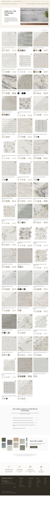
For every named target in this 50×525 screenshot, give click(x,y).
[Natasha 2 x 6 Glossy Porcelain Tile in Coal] (40, 50)
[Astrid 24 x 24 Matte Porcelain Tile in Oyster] (9, 267)
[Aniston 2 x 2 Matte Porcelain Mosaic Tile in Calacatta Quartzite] (13, 223)
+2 (26, 115)
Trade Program (21, 481)
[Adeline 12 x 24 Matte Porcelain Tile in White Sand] (34, 180)
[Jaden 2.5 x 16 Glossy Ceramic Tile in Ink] (22, 93)
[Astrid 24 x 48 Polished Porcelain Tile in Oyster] (9, 289)
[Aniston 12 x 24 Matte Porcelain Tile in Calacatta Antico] (3, 50)
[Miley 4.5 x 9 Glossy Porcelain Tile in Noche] (20, 289)
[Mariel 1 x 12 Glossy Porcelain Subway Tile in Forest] (22, 222)
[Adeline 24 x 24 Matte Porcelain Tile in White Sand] (3, 180)
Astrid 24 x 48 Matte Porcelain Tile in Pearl (7, 198)
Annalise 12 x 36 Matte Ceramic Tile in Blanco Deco (39, 373)
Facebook (45, 481)
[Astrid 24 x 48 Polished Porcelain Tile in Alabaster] (5, 289)
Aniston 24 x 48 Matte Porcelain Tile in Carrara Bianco (8, 69)
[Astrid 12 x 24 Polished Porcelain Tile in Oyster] (40, 289)
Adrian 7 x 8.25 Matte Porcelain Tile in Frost (7, 352)
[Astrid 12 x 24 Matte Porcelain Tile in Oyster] (40, 158)
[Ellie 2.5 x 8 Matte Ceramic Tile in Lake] (9, 333)
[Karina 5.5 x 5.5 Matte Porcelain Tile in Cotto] (20, 310)
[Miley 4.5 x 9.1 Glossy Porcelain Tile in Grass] (24, 289)
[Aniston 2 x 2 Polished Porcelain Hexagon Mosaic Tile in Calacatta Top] (47, 245)
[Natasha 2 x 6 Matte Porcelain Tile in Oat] (47, 50)
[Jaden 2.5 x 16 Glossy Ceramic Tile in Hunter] (18, 93)
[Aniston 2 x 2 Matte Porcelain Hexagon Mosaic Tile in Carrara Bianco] (20, 245)
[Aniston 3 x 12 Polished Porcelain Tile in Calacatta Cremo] (7, 137)
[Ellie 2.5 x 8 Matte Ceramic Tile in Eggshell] (7, 333)
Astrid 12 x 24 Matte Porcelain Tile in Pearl (38, 155)
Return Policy (30, 482)
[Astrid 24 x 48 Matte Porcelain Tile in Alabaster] (5, 201)
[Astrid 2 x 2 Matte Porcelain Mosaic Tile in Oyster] (24, 180)
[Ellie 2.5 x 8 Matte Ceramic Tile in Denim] (5, 333)
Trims (37, 485)
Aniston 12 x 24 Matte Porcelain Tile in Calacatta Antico (40, 90)
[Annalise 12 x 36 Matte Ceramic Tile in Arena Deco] (36, 376)
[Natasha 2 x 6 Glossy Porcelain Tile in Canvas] (38, 50)
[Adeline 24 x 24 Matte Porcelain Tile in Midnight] (7, 180)
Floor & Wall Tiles (39, 481)
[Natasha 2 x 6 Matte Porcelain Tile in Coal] (40, 72)
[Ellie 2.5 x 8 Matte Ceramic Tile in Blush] (3, 333)
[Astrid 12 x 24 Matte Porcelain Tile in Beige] (38, 158)
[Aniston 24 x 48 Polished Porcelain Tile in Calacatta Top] (34, 115)
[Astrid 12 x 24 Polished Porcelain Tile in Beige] (38, 289)
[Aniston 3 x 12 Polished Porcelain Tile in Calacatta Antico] (9, 137)
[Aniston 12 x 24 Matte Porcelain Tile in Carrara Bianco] (5, 50)
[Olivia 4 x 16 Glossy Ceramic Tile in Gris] (20, 50)
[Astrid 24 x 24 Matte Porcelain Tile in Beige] (7, 267)
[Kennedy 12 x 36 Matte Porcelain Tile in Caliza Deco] (22, 267)
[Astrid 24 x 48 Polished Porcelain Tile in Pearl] (15, 201)
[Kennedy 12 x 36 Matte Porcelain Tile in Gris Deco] (18, 267)
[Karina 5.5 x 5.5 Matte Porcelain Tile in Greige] (18, 310)
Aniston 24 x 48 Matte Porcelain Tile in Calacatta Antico (9, 90)
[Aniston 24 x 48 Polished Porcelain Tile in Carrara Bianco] (15, 72)
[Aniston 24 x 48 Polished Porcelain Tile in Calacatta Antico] (15, 93)
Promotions (30, 486)
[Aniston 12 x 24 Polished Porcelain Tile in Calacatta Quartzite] (31, 201)
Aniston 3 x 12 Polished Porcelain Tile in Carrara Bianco (8, 134)
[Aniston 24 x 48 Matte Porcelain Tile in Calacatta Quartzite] (29, 137)
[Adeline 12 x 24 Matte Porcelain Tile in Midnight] (38, 180)
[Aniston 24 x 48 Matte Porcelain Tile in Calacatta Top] (3, 72)
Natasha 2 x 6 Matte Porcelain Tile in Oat (38, 69)
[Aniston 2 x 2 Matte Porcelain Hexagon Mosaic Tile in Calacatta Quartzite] (44, 268)
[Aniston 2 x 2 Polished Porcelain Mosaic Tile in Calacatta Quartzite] (15, 223)
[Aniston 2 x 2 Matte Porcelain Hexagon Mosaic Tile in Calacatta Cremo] (22, 245)
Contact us (30, 481)
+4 (26, 50)
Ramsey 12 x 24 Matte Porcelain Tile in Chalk (23, 373)
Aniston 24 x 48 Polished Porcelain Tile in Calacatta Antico (40, 198)
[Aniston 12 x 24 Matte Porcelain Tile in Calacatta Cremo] (7, 50)
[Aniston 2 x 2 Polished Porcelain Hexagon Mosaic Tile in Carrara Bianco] (36, 333)
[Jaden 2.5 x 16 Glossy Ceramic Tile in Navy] (24, 93)
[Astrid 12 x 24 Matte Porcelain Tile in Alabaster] (36, 158)
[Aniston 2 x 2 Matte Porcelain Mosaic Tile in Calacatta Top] (18, 72)
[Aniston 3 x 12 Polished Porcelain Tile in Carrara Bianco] (5, 137)
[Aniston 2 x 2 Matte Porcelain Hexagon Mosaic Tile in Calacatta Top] (18, 245)
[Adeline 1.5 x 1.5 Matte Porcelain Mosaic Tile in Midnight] (7, 398)
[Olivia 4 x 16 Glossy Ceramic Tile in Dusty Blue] (22, 50)
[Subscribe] (14, 487)
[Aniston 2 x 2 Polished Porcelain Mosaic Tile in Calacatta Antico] (31, 115)
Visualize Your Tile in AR (22, 486)
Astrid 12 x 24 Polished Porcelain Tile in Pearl (38, 286)
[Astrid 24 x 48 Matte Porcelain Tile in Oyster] (9, 201)
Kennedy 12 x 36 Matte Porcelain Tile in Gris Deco (24, 264)
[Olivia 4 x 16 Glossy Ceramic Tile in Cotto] (18, 50)
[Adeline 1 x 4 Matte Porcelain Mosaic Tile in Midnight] (38, 137)
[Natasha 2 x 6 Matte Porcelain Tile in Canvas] (38, 72)
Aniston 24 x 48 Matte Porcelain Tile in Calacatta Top (24, 155)
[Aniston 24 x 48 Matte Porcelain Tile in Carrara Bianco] (5, 72)
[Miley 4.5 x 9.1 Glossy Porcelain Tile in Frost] (22, 289)
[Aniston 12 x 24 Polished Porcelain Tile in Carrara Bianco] (15, 50)
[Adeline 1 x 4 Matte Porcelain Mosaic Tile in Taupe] (36, 137)
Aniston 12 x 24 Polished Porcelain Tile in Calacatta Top (24, 352)
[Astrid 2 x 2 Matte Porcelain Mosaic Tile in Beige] (22, 180)
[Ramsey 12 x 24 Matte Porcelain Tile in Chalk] (18, 376)
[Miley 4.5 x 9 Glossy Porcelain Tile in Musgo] (18, 289)
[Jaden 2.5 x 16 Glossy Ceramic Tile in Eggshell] (20, 93)
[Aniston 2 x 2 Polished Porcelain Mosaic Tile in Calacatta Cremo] (7, 377)
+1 (26, 179)
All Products (38, 486)
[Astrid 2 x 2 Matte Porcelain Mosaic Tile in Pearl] (18, 180)
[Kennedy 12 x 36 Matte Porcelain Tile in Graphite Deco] (20, 267)
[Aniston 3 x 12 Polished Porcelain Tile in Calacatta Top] (3, 137)
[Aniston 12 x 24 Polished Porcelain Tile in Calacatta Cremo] (38, 222)
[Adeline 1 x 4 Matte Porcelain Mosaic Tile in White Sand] (34, 137)
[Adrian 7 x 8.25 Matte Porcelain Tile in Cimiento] (9, 355)
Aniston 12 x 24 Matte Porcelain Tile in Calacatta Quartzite (25, 198)
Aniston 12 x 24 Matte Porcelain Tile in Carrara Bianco (8, 47)
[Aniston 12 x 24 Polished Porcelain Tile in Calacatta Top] (15, 245)
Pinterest (45, 482)
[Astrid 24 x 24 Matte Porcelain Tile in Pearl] (3, 267)
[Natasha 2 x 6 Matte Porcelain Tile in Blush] (36, 72)
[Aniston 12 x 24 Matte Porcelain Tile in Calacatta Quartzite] (9, 50)
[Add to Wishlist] (15, 33)
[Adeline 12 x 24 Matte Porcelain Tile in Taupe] (36, 180)
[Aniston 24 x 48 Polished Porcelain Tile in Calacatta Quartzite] (31, 137)
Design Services (21, 485)
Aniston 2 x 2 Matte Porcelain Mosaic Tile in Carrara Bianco (25, 69)
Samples (30, 485)
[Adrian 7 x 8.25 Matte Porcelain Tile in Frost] (7, 355)
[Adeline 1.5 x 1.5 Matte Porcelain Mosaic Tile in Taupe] (5, 398)
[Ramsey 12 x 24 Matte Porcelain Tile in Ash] (22, 376)
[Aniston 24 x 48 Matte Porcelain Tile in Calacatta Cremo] (7, 72)
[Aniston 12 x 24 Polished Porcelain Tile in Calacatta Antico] (47, 93)
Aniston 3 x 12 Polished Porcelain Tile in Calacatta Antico (40, 352)
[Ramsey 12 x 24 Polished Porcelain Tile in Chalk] (31, 376)
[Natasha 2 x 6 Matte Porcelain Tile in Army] (34, 72)
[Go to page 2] (27, 401)
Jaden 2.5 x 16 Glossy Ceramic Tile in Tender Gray (24, 90)
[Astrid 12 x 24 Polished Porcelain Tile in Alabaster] (36, 289)
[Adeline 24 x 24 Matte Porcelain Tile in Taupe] (5, 180)
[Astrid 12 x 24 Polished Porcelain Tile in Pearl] (47, 158)
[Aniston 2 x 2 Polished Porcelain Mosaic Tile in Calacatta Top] (15, 158)
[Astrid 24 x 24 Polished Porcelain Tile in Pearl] (15, 267)
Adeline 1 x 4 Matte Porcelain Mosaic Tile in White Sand (40, 134)
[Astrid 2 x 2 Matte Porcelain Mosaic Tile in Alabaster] (20, 180)
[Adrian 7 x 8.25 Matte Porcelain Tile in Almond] (3, 355)
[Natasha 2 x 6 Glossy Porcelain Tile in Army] (34, 50)
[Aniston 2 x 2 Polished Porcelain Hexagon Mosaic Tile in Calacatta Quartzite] (47, 268)
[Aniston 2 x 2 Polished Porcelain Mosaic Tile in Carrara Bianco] (31, 72)
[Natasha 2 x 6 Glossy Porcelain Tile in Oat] (44, 50)
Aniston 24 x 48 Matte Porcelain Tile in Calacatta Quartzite (25, 134)
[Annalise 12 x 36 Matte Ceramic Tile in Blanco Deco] (34, 376)
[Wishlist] (42, 1)
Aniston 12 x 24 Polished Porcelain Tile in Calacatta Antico (40, 219)
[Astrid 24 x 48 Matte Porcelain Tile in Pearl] (3, 201)
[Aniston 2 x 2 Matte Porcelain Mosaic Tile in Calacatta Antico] (24, 72)
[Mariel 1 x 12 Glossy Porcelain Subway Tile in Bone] (24, 222)
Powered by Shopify (9, 491)
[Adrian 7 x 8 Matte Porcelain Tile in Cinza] (5, 355)
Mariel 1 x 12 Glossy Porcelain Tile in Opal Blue (23, 219)
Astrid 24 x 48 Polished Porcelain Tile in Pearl (7, 286)
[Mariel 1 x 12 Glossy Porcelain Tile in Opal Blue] (18, 222)
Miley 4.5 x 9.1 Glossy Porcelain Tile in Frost (23, 286)
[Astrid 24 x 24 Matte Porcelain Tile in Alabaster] (5, 267)
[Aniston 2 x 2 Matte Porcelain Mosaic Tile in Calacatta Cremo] (22, 72)
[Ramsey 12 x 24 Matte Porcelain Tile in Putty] (20, 376)
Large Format (38, 482)
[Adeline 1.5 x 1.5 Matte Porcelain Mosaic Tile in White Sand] (3, 398)
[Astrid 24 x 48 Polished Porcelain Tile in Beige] (7, 289)
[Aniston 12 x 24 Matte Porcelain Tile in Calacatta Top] (13, 245)
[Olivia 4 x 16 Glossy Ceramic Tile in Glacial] (24, 50)
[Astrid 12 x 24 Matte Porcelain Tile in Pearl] (34, 158)
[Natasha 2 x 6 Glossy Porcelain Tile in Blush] (36, 50)
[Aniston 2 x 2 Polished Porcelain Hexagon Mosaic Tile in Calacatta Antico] (31, 245)
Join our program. (41, 472)
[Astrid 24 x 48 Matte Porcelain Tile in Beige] (7, 201)
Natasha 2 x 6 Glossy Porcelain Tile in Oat (38, 47)
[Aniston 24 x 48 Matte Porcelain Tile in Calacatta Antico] (9, 72)
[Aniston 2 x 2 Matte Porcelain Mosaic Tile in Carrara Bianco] (20, 72)
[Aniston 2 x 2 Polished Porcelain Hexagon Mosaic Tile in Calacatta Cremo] (38, 333)
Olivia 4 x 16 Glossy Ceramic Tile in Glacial (23, 47)
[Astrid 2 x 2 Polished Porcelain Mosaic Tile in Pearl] (31, 180)
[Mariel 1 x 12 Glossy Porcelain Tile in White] (20, 222)
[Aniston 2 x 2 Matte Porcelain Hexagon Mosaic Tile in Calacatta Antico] (24, 245)
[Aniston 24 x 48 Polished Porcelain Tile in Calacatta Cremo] (38, 115)
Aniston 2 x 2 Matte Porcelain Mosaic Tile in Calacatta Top (9, 155)
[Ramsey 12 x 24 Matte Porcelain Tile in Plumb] (24, 376)
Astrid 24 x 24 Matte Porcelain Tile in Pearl (7, 264)
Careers (20, 482)
